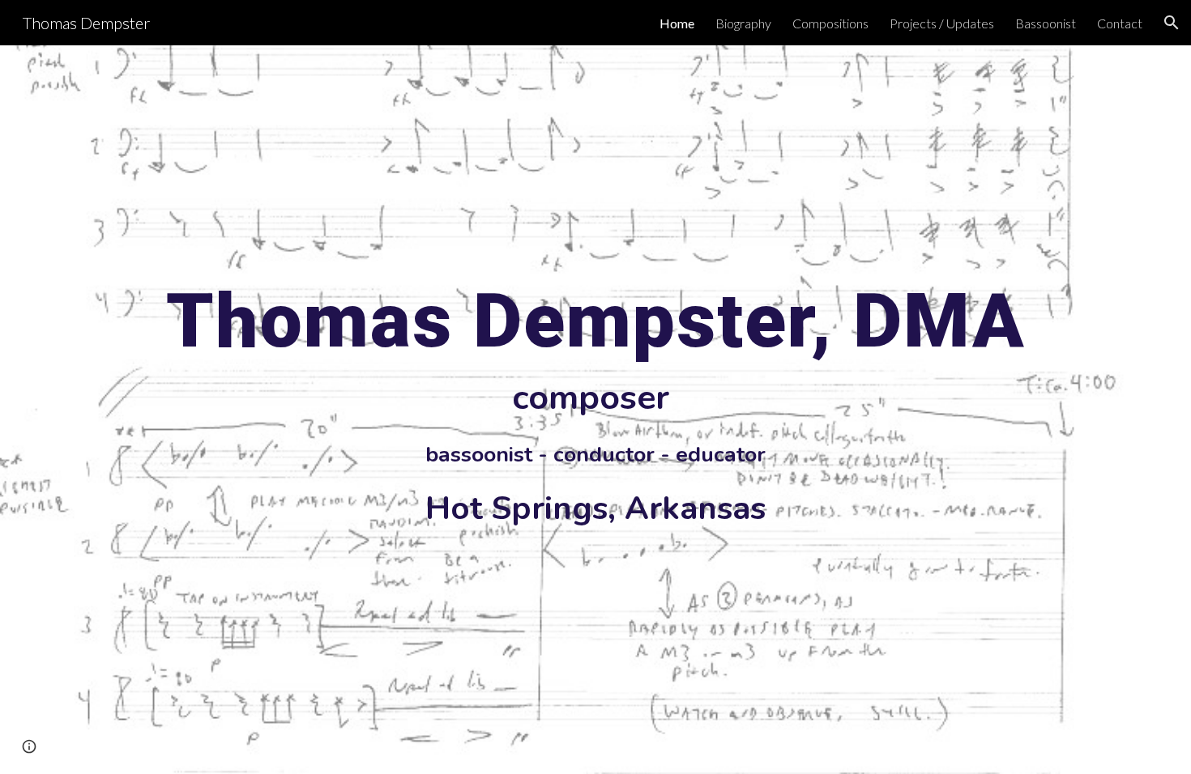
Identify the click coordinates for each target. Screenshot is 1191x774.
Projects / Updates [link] (942, 23)
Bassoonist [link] (1045, 23)
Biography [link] (743, 23)
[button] (1171, 22)
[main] (595, 409)
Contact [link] (1119, 23)
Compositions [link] (830, 23)
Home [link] (677, 23)
